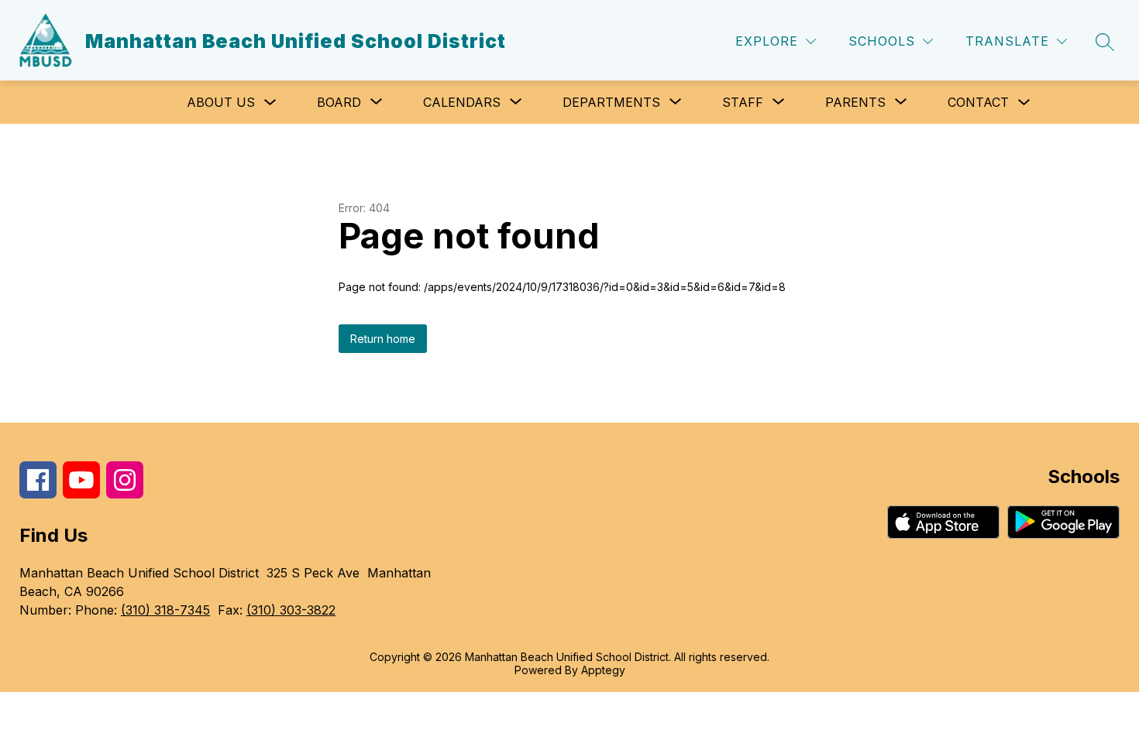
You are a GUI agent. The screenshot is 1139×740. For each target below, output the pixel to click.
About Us (221, 102)
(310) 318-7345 (165, 610)
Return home (382, 338)
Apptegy (603, 670)
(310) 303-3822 (291, 610)
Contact (978, 102)
